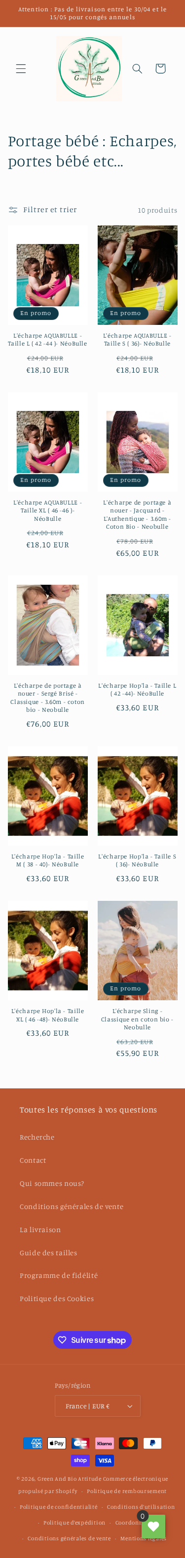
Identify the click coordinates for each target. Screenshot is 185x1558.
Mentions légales (143, 1538)
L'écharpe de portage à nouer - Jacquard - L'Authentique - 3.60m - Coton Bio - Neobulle (137, 514)
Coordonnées (133, 1522)
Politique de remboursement (127, 1491)
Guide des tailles (48, 1252)
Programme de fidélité (59, 1275)
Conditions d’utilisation (141, 1506)
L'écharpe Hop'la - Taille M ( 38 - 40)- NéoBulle (47, 860)
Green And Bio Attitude (69, 1478)
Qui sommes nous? (52, 1183)
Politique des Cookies (57, 1298)
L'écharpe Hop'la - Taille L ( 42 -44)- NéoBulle (137, 689)
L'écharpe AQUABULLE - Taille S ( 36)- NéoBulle (137, 339)
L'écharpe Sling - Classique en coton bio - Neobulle (137, 1019)
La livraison (40, 1229)
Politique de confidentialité (59, 1506)
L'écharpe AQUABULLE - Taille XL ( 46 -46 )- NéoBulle (47, 510)
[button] (20, 68)
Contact (33, 1160)
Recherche (37, 1137)
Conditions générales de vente (71, 1206)
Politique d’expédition (74, 1522)
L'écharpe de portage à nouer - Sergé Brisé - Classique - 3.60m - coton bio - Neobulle (47, 697)
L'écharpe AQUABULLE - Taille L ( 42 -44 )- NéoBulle (47, 339)
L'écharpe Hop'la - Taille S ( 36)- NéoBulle (137, 860)
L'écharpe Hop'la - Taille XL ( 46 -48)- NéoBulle (47, 1014)
